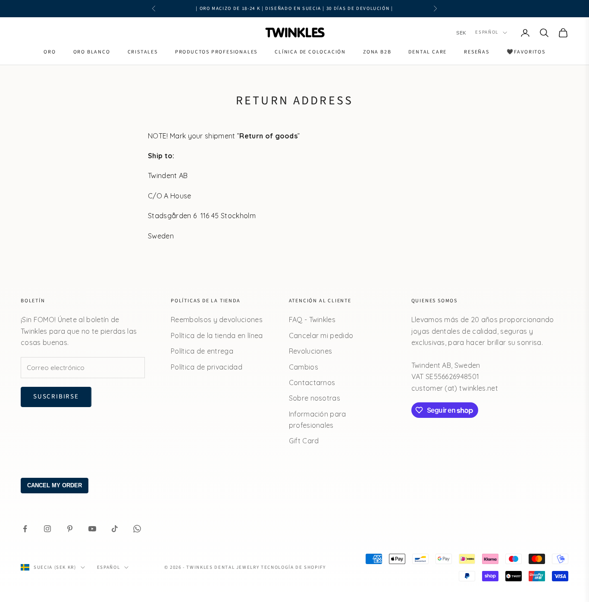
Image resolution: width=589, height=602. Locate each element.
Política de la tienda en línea (217, 335)
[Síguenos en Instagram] (47, 528)
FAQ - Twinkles (312, 319)
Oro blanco (91, 52)
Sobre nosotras (314, 398)
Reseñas (476, 52)
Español (486, 32)
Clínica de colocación (310, 52)
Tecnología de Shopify (293, 567)
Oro (50, 52)
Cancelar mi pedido (321, 335)
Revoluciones (310, 351)
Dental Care (427, 52)
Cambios (303, 367)
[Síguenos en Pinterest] (70, 528)
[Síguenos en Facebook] (25, 528)
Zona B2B (377, 52)
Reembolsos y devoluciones (217, 319)
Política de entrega (202, 351)
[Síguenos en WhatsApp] (137, 528)
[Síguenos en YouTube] (92, 528)
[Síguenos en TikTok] (114, 528)
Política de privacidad (206, 367)
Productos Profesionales (216, 52)
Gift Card (304, 440)
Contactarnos (312, 382)
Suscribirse (56, 396)
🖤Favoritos (526, 52)
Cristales (143, 52)
